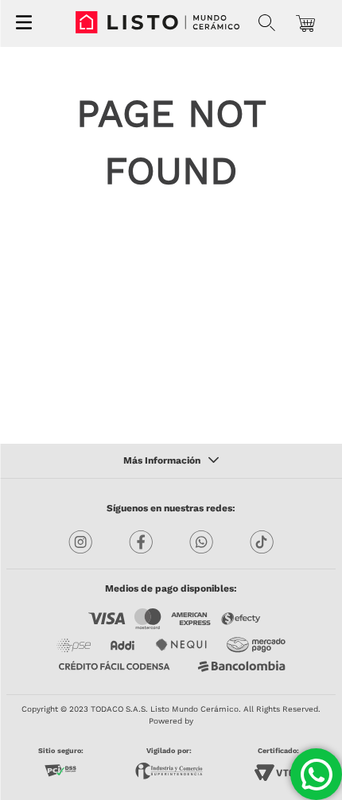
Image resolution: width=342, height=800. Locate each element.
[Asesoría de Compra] (316, 774)
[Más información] (171, 461)
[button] (266, 23)
